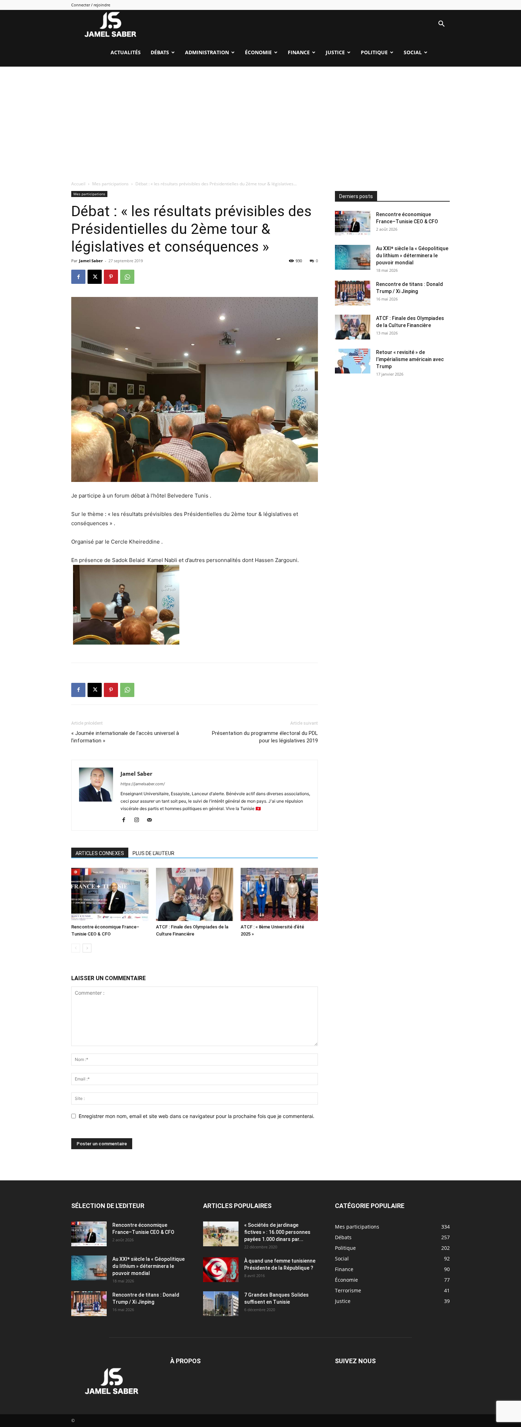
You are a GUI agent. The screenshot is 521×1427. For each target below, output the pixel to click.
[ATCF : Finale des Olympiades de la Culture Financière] (194, 894)
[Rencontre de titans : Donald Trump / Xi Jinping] (352, 293)
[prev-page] (75, 948)
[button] (441, 24)
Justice (335, 52)
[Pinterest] (111, 277)
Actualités (126, 52)
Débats (160, 52)
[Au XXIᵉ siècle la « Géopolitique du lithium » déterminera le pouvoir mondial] (352, 257)
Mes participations (110, 184)
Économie (258, 52)
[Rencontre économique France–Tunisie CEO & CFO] (110, 894)
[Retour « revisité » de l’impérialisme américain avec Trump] (352, 361)
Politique (374, 52)
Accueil (78, 184)
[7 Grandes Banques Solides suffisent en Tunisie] (221, 1303)
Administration (207, 52)
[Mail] (152, 820)
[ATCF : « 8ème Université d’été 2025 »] (279, 894)
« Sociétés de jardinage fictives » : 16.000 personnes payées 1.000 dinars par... (277, 1232)
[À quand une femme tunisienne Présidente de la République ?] (221, 1269)
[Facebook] (78, 277)
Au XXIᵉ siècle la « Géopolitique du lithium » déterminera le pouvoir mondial (412, 255)
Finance (299, 52)
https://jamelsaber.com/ (143, 783)
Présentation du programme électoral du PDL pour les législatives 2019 (265, 737)
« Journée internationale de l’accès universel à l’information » (125, 737)
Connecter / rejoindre (90, 4)
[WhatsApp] (127, 277)
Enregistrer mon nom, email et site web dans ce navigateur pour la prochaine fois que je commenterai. (196, 1116)
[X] (95, 277)
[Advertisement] (260, 119)
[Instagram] (139, 820)
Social (413, 52)
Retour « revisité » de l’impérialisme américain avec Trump (410, 359)
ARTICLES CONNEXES (99, 853)
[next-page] (87, 948)
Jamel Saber (91, 260)
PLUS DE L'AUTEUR (153, 853)
